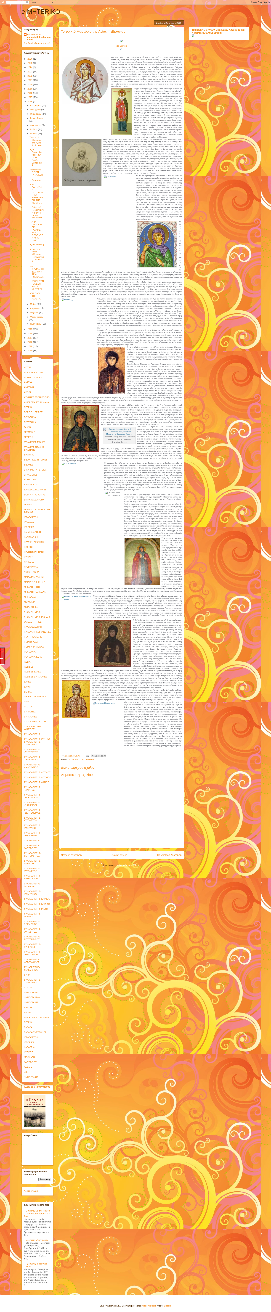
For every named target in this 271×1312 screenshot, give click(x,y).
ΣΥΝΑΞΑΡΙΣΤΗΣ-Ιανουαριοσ (32, 885)
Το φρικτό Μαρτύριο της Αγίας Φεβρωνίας (36, 141)
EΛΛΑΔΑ (28, 1027)
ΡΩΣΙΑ (27, 662)
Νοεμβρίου (35, 109)
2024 (30, 67)
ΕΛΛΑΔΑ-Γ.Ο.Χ (31, 484)
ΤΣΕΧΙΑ (28, 987)
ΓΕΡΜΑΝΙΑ (29, 432)
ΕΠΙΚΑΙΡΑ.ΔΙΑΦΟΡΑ (34, 499)
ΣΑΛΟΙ (27, 686)
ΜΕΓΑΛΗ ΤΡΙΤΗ (32, 587)
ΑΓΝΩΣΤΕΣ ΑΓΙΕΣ (33, 377)
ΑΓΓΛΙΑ (27, 367)
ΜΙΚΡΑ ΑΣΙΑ (30, 597)
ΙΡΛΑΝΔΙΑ (29, 522)
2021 (30, 80)
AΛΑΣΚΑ (28, 1007)
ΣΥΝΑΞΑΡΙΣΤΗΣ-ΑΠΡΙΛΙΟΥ (32, 862)
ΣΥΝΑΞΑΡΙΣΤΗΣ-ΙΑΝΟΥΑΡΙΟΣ (32, 892)
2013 (30, 337)
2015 (30, 329)
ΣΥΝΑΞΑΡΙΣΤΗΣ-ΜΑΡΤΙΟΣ (32, 915)
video (26, 1072)
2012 (30, 342)
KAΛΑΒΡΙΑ (29, 1047)
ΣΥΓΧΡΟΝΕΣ (30, 716)
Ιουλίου (34, 129)
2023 (30, 71)
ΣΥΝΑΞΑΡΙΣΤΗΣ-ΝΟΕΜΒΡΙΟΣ (32, 922)
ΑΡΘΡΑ (27, 392)
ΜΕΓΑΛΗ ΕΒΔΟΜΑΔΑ (34, 592)
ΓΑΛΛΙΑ (27, 427)
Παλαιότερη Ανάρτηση (169, 855)
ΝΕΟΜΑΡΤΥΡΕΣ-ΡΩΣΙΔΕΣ (37, 617)
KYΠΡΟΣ (28, 1052)
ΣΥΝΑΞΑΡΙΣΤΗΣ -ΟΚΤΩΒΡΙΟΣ (32, 803)
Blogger (167, 1306)
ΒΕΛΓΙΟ (28, 407)
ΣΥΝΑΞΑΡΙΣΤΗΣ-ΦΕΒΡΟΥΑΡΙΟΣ (32, 960)
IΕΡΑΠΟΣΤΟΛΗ (32, 1037)
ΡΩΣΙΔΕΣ (28, 667)
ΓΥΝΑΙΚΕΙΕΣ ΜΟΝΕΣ (34, 442)
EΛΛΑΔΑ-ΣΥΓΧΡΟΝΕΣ (35, 1032)
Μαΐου (33, 304)
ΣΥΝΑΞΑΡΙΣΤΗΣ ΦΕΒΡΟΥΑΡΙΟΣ (32, 834)
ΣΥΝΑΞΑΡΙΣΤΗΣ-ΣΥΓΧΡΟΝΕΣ (32, 945)
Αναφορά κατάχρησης (37, 1086)
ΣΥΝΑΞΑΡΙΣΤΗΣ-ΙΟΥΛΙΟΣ (37, 899)
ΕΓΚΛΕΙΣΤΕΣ (30, 474)
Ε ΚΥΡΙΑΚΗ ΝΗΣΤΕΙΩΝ (35, 469)
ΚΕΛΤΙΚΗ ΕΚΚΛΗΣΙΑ (34, 542)
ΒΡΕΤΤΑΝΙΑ (30, 422)
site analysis (121, 46)
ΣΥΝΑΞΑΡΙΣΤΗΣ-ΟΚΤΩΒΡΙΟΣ (32, 930)
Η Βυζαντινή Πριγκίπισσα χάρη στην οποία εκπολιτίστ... (36, 212)
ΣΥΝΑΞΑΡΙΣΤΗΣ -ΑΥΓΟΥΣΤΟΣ (32, 750)
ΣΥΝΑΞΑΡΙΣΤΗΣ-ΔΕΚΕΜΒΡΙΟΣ (32, 877)
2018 (30, 93)
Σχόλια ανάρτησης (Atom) (127, 865)
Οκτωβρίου (36, 114)
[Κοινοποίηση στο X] (98, 755)
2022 (30, 76)
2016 (30, 101)
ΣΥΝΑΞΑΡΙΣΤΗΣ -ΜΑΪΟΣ (36, 782)
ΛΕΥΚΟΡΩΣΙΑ (31, 567)
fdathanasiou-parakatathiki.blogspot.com (39, 37)
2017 (30, 97)
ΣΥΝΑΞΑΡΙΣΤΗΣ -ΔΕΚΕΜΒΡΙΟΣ (32, 758)
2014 (30, 333)
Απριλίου (35, 308)
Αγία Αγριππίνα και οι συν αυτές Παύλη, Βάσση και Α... (35, 157)
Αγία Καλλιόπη (36, 244)
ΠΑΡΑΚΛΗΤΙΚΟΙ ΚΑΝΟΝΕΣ (37, 632)
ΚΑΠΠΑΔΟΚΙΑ (31, 537)
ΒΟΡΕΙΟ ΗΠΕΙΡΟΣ (33, 412)
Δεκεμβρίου (36, 105)
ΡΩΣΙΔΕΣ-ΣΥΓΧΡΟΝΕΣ (35, 676)
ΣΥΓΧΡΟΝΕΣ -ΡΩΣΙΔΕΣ (36, 721)
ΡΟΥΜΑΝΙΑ (29, 652)
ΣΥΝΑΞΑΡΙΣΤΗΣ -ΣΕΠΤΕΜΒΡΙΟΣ (32, 811)
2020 (30, 84)
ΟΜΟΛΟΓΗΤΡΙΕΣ (33, 622)
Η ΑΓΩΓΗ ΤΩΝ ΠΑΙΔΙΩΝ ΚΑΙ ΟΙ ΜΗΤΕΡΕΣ (36, 285)
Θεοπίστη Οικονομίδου (37, 1240)
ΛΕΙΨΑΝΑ (29, 562)
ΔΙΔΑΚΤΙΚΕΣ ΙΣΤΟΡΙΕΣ (35, 459)
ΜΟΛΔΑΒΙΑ (29, 602)
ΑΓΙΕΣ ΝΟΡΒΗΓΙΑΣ (33, 372)
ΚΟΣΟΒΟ (28, 547)
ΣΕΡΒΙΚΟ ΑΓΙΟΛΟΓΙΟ (35, 696)
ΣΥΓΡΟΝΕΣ (30, 711)
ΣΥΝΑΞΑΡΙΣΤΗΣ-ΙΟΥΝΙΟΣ (37, 904)
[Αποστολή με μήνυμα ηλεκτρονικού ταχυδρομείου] (92, 755)
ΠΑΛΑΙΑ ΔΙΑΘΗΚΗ (33, 627)
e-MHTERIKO (40, 11)
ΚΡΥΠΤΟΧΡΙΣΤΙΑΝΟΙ (34, 552)
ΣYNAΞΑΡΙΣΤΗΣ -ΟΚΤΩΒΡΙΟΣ (32, 981)
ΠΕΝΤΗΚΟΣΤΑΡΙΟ (33, 637)
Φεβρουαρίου (36, 317)
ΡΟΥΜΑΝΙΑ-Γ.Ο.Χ (33, 657)
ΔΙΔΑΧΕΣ (28, 464)
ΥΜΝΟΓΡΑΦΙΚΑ (32, 997)
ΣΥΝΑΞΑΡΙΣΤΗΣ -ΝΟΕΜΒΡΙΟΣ (32, 796)
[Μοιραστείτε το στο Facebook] (101, 755)
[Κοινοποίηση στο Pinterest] (104, 755)
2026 (30, 59)
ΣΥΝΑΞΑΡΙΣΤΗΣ (32, 734)
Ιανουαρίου (36, 324)
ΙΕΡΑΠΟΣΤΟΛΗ (32, 517)
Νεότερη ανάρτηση (71, 855)
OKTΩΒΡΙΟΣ (30, 1062)
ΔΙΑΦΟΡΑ (29, 454)
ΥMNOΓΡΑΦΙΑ (31, 1002)
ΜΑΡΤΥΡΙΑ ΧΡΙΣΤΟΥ (34, 582)
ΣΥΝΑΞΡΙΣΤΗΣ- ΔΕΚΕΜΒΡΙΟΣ (32, 968)
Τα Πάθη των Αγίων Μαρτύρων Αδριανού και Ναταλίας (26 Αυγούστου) (218, 31)
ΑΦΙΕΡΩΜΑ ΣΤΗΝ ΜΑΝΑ (36, 402)
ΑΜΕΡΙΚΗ (29, 387)
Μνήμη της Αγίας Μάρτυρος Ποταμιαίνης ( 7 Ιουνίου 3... (36, 255)
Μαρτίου (34, 312)
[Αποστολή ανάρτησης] (87, 755)
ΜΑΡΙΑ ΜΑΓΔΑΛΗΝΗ (34, 577)
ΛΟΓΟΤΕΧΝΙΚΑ (31, 572)
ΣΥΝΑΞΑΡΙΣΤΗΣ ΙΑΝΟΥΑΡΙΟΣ (32, 826)
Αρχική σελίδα (119, 855)
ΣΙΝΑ (26, 701)
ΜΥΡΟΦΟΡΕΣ (31, 607)
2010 (30, 350)
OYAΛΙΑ (28, 1067)
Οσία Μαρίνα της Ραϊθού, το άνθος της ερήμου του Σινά (37, 1213)
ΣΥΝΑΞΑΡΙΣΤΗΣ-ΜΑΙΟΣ (36, 909)
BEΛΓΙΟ (28, 1022)
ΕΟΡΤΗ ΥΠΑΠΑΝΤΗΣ (34, 494)
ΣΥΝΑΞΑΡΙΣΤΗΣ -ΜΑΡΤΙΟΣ (32, 788)
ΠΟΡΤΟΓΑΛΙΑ (31, 642)
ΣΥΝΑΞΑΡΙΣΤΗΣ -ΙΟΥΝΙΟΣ (81, 760)
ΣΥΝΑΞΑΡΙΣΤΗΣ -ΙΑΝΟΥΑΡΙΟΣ (32, 766)
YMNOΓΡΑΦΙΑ (31, 1077)
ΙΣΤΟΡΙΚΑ (29, 527)
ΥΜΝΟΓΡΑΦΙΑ (31, 992)
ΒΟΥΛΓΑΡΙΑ (30, 417)
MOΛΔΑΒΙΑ (29, 1057)
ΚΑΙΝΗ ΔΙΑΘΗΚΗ (32, 532)
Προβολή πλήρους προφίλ (37, 43)
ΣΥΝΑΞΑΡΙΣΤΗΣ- (32, 840)
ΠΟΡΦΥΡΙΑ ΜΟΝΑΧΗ (34, 646)
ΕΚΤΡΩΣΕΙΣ (30, 479)
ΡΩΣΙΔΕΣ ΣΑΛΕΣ (32, 671)
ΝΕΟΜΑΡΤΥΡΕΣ (32, 612)
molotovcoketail (148, 1306)
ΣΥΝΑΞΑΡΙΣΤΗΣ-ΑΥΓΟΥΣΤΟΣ (32, 869)
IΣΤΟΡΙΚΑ (29, 1042)
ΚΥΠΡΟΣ (28, 557)
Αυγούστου (36, 125)
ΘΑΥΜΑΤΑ (29, 504)
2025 (30, 63)
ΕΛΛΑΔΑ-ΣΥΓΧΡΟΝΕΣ (35, 489)
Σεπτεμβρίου (36, 118)
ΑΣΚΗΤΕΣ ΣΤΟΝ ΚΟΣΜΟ (37, 397)
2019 (30, 88)
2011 (30, 346)
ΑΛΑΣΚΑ (28, 382)
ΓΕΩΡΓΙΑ (28, 437)
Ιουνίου (34, 133)
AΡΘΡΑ (27, 1012)
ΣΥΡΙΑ (27, 974)
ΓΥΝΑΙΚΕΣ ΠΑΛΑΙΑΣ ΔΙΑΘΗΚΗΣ (34, 448)
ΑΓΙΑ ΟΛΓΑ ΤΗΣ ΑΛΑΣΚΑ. (35, 296)
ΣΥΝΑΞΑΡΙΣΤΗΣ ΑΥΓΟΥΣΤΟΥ (32, 819)
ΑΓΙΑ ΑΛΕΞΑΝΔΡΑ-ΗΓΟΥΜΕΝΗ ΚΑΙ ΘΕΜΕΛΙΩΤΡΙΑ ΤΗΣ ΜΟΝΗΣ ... (36, 193)
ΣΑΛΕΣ (27, 681)
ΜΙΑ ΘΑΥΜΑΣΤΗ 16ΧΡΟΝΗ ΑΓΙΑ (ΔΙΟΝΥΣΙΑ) (36, 271)
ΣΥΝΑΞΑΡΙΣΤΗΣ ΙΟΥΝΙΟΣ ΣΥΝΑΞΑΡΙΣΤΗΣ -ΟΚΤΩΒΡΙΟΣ (37, 742)
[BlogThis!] (95, 755)
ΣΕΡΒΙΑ (28, 691)
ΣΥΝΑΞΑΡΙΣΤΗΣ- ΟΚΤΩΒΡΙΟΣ (32, 846)
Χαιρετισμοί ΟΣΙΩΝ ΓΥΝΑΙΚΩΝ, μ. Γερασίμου (36, 174)
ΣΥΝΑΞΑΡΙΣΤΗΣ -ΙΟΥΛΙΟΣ (37, 772)
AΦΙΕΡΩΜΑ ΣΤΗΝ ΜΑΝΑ (36, 1017)
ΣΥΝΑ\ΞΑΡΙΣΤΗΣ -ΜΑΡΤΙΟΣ (32, 727)
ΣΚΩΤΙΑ (28, 706)
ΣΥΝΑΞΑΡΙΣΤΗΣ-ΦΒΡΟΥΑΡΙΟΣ (32, 953)
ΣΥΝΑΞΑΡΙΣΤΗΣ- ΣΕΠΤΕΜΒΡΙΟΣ (32, 854)
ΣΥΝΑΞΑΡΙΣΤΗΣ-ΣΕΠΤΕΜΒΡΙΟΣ (32, 938)
